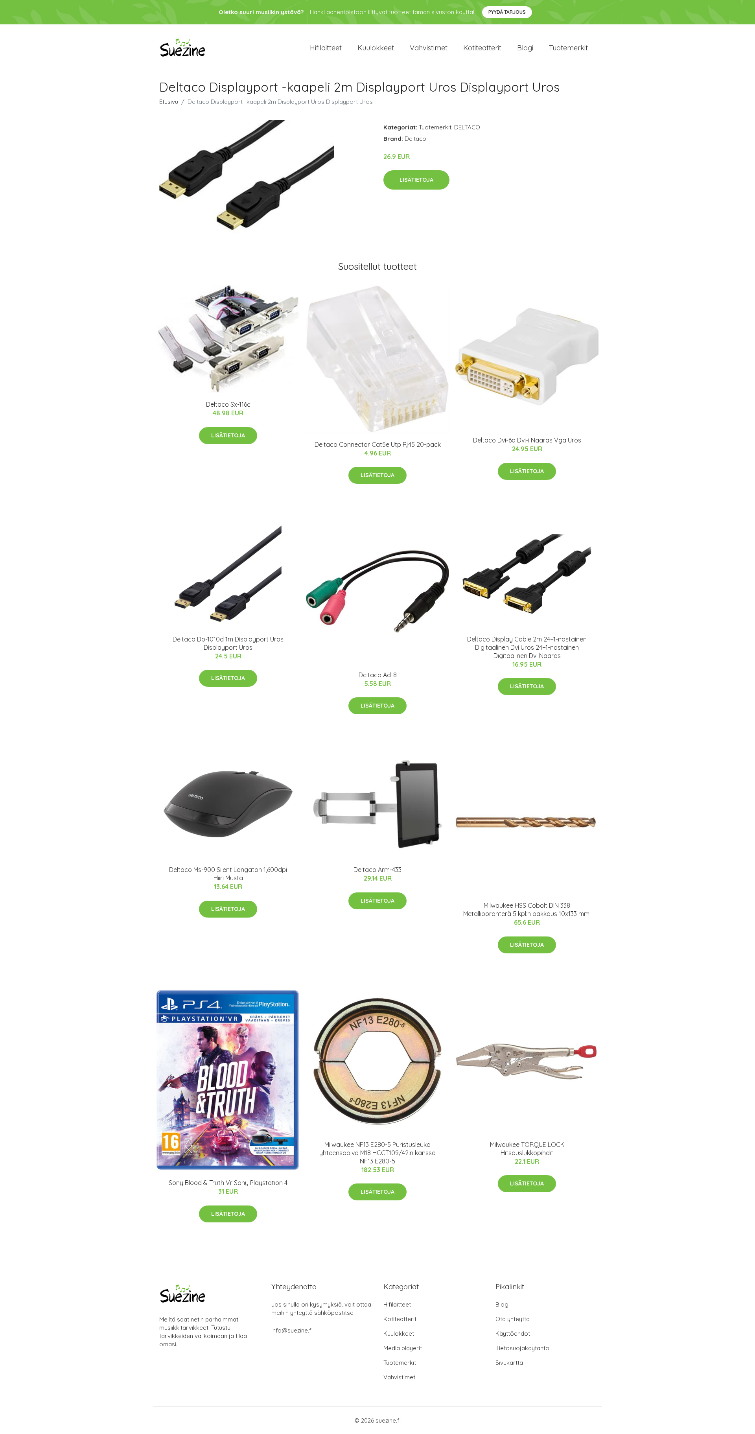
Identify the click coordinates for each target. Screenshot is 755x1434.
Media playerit (402, 1348)
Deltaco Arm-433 (377, 870)
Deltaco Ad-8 (378, 675)
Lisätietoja (416, 179)
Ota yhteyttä (512, 1319)
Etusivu (168, 101)
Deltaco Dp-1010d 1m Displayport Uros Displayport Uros (228, 643)
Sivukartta (509, 1362)
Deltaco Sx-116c (228, 404)
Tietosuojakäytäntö (522, 1348)
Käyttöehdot (512, 1333)
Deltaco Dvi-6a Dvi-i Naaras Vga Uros (527, 440)
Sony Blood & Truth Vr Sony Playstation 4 (228, 1183)
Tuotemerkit (568, 47)
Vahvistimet (428, 47)
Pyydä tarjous (507, 12)
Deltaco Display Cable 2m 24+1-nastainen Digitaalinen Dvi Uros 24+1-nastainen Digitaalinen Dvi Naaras (527, 647)
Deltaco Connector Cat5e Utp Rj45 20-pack (378, 444)
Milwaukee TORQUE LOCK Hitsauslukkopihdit (527, 1149)
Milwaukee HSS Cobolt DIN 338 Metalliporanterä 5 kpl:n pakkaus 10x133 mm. (527, 909)
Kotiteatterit (482, 47)
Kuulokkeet (375, 47)
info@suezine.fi (292, 1330)
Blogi (525, 47)
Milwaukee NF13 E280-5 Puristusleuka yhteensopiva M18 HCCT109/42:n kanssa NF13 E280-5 (377, 1153)
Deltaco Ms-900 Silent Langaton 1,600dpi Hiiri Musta (228, 874)
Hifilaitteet (326, 47)
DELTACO (467, 127)
